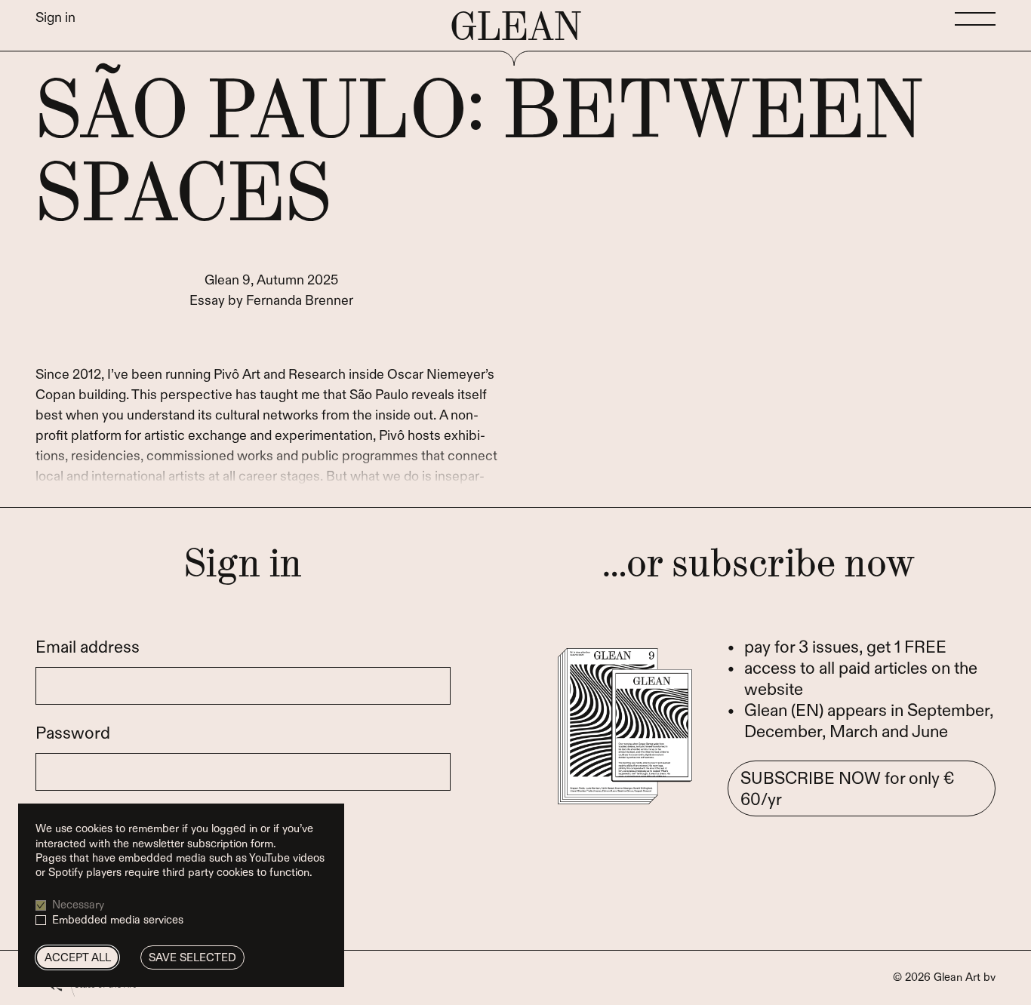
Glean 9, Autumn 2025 (271, 280)
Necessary (78, 905)
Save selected (192, 958)
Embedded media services (117, 920)
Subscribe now (847, 789)
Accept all (78, 958)
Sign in (55, 17)
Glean (515, 27)
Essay (207, 300)
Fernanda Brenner (299, 300)
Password (72, 733)
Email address (87, 647)
